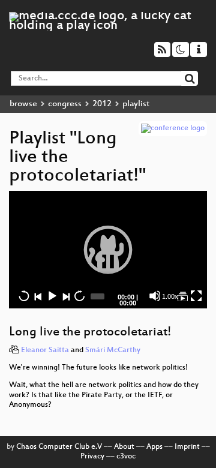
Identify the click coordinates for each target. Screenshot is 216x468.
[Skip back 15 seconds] (24, 295)
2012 (102, 104)
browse (23, 104)
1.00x (170, 296)
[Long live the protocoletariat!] (182, 295)
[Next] (65, 295)
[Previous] (37, 295)
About (124, 447)
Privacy (92, 456)
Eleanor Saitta (45, 350)
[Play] (108, 250)
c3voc (126, 456)
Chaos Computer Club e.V (59, 447)
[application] (108, 249)
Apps (154, 447)
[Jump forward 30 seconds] (79, 295)
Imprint (187, 447)
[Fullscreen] (196, 295)
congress (65, 104)
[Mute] (154, 295)
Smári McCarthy (112, 350)
